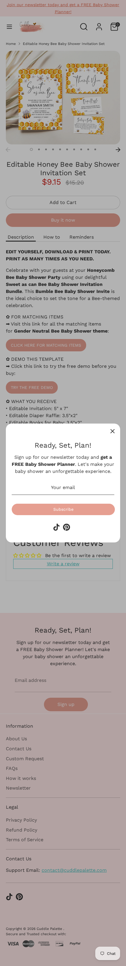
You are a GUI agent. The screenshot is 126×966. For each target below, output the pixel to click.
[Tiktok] (56, 527)
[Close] (112, 431)
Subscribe (63, 509)
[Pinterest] (66, 527)
